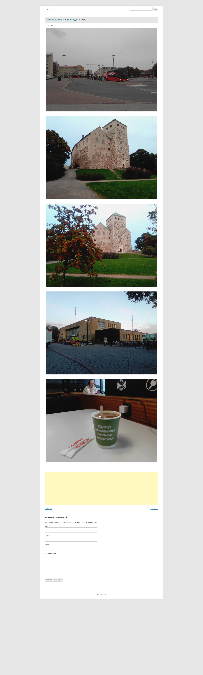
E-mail (48, 535)
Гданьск (154, 509)
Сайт (47, 544)
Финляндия (72, 20)
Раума (48, 509)
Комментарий (50, 553)
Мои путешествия (55, 20)
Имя (47, 526)
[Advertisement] (101, 488)
